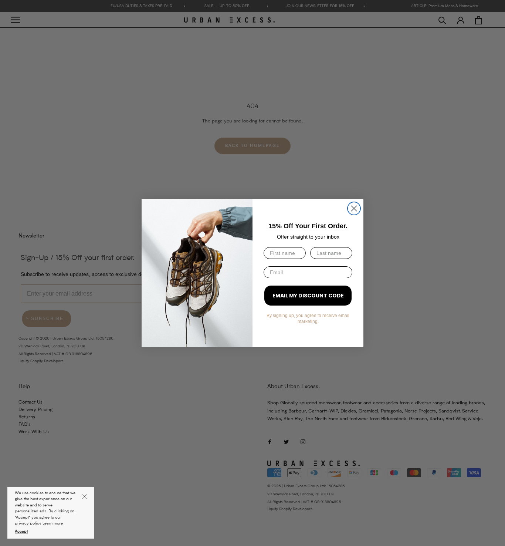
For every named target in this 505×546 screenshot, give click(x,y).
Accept (21, 532)
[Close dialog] (354, 208)
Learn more (53, 524)
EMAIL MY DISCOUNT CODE (308, 295)
